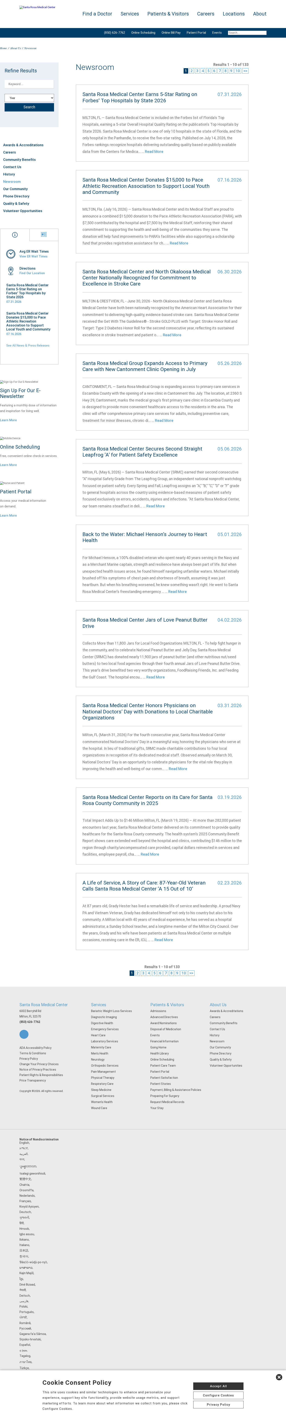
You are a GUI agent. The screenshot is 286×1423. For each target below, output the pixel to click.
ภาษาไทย (25, 1362)
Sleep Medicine (101, 1090)
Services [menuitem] (130, 14)
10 (238, 71)
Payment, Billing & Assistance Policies (175, 1090)
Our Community (15, 189)
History (9, 174)
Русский (25, 1328)
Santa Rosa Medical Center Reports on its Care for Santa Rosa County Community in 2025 (147, 800)
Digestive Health (102, 1023)
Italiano (24, 1245)
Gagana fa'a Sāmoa (32, 1334)
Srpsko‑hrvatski (30, 1339)
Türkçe (24, 1368)
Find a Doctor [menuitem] (97, 14)
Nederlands (27, 1195)
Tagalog (24, 1356)
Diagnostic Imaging (104, 1017)
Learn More (8, 420)
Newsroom (12, 181)
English (24, 1142)
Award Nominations (163, 1023)
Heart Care (98, 1035)
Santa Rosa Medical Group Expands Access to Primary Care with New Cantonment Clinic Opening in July (144, 366)
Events (217, 33)
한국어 (23, 1256)
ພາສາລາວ (25, 1267)
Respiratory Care (102, 1083)
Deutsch (25, 1212)
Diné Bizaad (27, 1284)
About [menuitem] (260, 14)
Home (3, 48)
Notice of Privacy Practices (37, 1069)
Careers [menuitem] (205, 14)
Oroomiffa (26, 1190)
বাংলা (21, 1159)
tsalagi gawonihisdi (32, 1173)
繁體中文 (25, 1179)
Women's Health (102, 1102)
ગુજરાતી (24, 1217)
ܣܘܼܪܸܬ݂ (23, 1350)
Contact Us (12, 167)
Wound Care (99, 1108)
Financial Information (164, 1041)
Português (26, 1312)
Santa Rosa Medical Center (43, 1004)
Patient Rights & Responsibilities (41, 1075)
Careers (9, 152)
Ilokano (24, 1239)
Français (25, 1201)
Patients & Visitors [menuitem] (168, 14)
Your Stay (157, 1108)
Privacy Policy (28, 1058)
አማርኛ (23, 1148)
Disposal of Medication (165, 1029)
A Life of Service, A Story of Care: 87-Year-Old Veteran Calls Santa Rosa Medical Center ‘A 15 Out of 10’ (144, 886)
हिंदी (21, 1223)
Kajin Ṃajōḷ (26, 1273)
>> (245, 71)
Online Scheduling (143, 33)
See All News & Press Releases (27, 345)
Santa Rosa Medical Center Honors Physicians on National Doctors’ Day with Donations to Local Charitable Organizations (147, 711)
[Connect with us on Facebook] (23, 1034)
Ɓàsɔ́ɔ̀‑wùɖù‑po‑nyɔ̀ (33, 1262)
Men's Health (99, 1053)
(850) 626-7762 (114, 33)
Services (98, 1004)
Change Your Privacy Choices (39, 1064)
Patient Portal (196, 33)
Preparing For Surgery (164, 1096)
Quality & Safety (16, 203)
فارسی (23, 1301)
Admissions (158, 1011)
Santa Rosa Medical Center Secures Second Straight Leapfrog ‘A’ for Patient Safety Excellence (142, 452)
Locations (234, 14)
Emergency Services (105, 1029)
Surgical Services (102, 1096)
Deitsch (24, 1295)
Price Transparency (32, 1080)
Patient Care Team (163, 1065)
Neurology (97, 1059)
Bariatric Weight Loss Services (111, 1011)
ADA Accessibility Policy (35, 1047)
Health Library (159, 1053)
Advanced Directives (164, 1017)
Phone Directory (16, 196)
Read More (154, 152)
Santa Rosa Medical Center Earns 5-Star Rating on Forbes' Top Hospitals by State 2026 (27, 291)
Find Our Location (32, 273)
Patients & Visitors (167, 1004)
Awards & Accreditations (23, 145)
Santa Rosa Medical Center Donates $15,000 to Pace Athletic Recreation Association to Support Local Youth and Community (28, 321)
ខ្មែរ (21, 1279)
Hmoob (24, 1228)
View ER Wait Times (33, 256)
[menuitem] (246, 33)
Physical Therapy (102, 1077)
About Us (15, 48)
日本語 (23, 1250)
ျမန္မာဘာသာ (27, 1166)
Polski (23, 1306)
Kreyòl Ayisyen (29, 1206)
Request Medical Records (167, 1102)
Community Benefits (19, 159)
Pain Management (103, 1071)
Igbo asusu (26, 1234)
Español (24, 1344)
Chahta (24, 1184)
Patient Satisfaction (164, 1077)
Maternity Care (101, 1047)
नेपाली (22, 1290)
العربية (23, 1154)
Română (25, 1323)
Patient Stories (160, 1083)
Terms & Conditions (32, 1053)
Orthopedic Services (105, 1065)
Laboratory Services (104, 1041)
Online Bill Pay (171, 33)
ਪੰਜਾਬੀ (23, 1317)
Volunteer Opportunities (22, 211)
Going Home (158, 1047)
